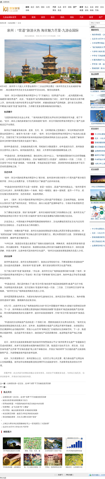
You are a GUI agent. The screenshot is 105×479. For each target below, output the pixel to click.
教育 (81, 7)
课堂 (97, 7)
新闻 (27, 7)
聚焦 (54, 10)
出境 (48, 7)
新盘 (59, 10)
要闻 (24, 17)
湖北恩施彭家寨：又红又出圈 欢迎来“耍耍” (20, 417)
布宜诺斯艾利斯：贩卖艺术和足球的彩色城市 (20, 414)
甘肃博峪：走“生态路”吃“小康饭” (16, 407)
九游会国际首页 (9, 17)
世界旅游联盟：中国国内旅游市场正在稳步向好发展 (23, 404)
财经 (43, 17)
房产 (75, 7)
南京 (32, 7)
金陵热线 (6, 2)
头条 (59, 7)
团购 (70, 7)
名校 (91, 7)
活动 (102, 7)
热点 (86, 7)
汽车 (54, 7)
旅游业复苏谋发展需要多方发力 (15, 400)
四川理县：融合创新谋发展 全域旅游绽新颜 (20, 410)
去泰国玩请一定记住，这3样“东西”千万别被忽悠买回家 (29, 383)
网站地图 (69, 475)
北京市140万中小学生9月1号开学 (16, 427)
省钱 (86, 10)
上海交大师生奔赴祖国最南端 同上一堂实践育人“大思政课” (26, 424)
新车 (64, 7)
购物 (91, 10)
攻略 (27, 10)
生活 (81, 10)
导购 (97, 10)
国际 (43, 7)
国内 (37, 7)
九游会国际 (11, 23)
